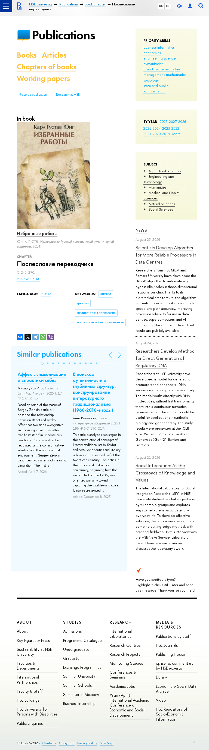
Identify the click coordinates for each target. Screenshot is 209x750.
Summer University (79, 676)
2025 (147, 128)
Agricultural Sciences (165, 170)
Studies (72, 622)
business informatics (158, 47)
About (24, 622)
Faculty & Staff (30, 691)
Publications (63, 35)
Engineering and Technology (158, 179)
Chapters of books (46, 66)
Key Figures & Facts (33, 640)
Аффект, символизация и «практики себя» (42, 377)
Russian (46, 294)
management (154, 74)
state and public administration (155, 88)
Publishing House (170, 654)
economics (152, 52)
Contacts (49, 743)
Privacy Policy (87, 743)
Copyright (67, 743)
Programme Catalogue (82, 640)
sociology (151, 80)
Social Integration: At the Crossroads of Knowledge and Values (165, 472)
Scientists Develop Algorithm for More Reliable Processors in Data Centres (166, 254)
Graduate (71, 658)
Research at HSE (68, 94)
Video (161, 700)
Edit (194, 742)
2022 (175, 128)
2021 (147, 133)
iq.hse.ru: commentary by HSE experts (174, 666)
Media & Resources (169, 625)
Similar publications (49, 354)
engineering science (159, 58)
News (141, 230)
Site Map (106, 743)
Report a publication (33, 94)
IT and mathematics (158, 69)
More (176, 133)
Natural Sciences (162, 203)
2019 (166, 133)
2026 (182, 121)
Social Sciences (161, 209)
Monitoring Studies (126, 663)
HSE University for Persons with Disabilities (37, 712)
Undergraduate (76, 649)
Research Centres (125, 645)
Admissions (72, 631)
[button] (42, 363)
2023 (166, 128)
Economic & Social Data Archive (176, 689)
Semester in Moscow (81, 694)
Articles (54, 55)
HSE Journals (167, 645)
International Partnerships (28, 679)
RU (161, 6)
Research (121, 622)
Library (161, 677)
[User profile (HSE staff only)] (190, 6)
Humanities (157, 187)
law (177, 69)
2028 (164, 121)
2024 (157, 128)
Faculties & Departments (28, 666)
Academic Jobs (122, 686)
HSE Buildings (28, 700)
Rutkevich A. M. (28, 279)
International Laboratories (121, 634)
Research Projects (125, 654)
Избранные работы (37, 233)
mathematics (176, 74)
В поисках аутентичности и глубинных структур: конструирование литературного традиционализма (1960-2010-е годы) (94, 392)
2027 (173, 121)
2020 (157, 133)
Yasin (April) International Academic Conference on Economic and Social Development (129, 705)
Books (26, 55)
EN (168, 6)
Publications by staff (173, 636)
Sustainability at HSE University (34, 652)
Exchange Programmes (82, 667)
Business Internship (79, 703)
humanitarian (153, 63)
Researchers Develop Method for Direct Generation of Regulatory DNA (165, 358)
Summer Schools (77, 685)
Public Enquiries (30, 723)
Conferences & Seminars (123, 675)
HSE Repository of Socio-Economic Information (172, 714)
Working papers (43, 78)
